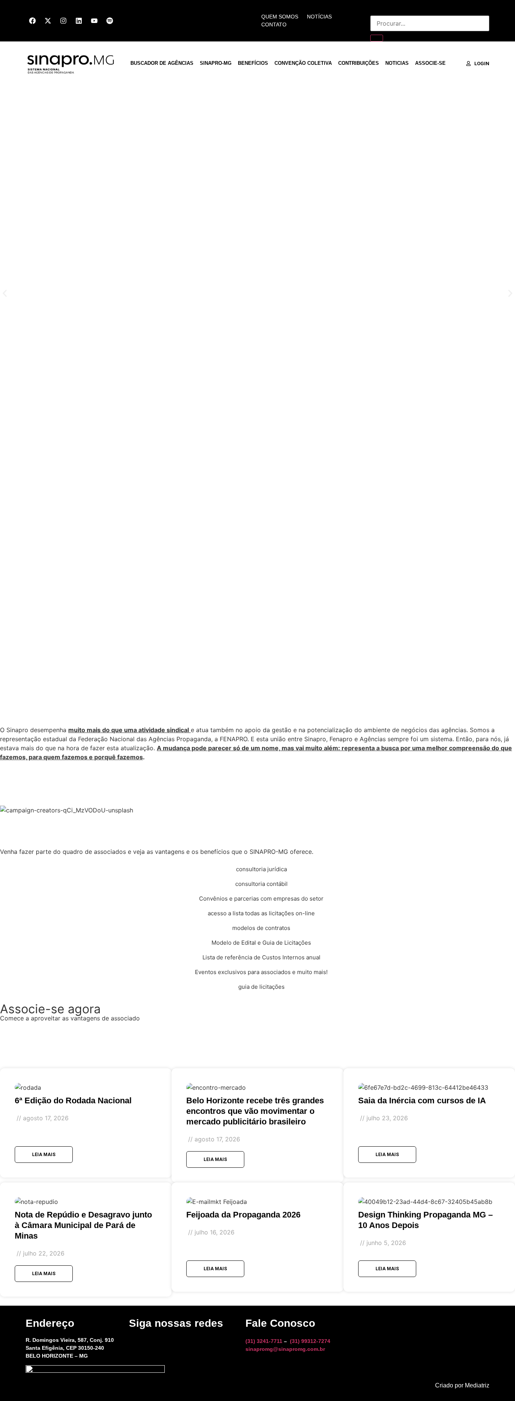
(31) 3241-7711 (263, 1341)
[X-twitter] (48, 21)
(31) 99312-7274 (310, 1341)
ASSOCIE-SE (430, 63)
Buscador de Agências (161, 63)
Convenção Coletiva (303, 63)
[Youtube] (94, 21)
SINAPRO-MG (215, 63)
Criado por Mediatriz (462, 1385)
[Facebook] (32, 21)
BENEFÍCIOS (253, 63)
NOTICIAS (397, 63)
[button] (4, 293)
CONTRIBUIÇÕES (358, 63)
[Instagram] (63, 21)
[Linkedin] (79, 21)
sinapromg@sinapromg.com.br (285, 1349)
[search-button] (376, 38)
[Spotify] (109, 21)
